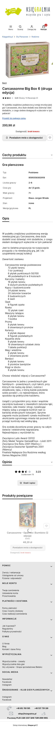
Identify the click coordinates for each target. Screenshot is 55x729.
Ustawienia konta (10, 593)
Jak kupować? (9, 626)
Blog (4, 646)
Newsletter (7, 679)
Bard (4, 83)
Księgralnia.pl (7, 37)
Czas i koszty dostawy (12, 611)
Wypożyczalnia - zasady (13, 661)
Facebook (6, 682)
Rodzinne (35, 37)
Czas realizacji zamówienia (14, 613)
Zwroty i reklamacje (11, 572)
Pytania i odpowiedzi (11, 578)
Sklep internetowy (24, 725)
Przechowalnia (9, 596)
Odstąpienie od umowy (13, 575)
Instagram (7, 685)
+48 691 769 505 (23, 708)
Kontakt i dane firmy (11, 649)
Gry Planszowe (22, 37)
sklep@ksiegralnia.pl (27, 714)
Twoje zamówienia (10, 590)
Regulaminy (7, 628)
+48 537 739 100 (41, 708)
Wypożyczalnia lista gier (13, 664)
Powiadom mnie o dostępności (26, 137)
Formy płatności (9, 608)
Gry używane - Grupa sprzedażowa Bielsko (22, 667)
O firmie (5, 643)
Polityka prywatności (11, 631)
